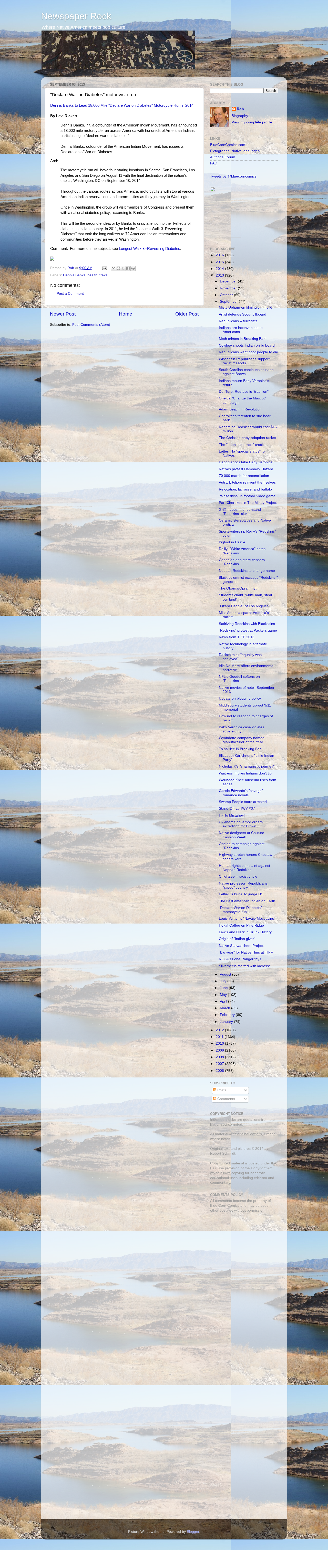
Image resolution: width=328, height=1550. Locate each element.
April (224, 1001)
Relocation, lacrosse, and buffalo (245, 489)
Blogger (193, 1532)
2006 (220, 1071)
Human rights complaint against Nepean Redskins (244, 868)
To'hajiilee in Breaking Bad (240, 749)
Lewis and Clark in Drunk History (245, 932)
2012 (220, 1030)
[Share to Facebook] (128, 268)
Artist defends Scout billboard (242, 314)
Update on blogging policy (240, 698)
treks (103, 275)
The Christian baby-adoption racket (247, 438)
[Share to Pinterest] (133, 268)
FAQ (213, 163)
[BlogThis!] (118, 268)
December (229, 281)
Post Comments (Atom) (91, 325)
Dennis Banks (74, 275)
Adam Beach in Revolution (240, 409)
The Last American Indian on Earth (247, 901)
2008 (220, 1057)
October (227, 295)
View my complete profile (252, 122)
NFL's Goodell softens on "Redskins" (239, 679)
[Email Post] (104, 268)
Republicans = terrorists (238, 321)
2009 (220, 1050)
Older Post (187, 314)
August (226, 974)
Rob (71, 268)
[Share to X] (123, 268)
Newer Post (63, 314)
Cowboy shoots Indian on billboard (247, 345)
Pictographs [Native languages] (235, 151)
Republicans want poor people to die (248, 352)
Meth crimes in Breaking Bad (242, 339)
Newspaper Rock (76, 16)
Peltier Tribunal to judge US (241, 894)
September (229, 301)
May (224, 995)
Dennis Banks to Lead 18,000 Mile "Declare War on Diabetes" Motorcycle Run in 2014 (121, 105)
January (227, 1022)
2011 (220, 1037)
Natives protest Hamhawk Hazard (246, 469)
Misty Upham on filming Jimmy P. (245, 307)
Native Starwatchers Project (241, 946)
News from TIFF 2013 (236, 637)
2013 (220, 275)
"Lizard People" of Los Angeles (244, 606)
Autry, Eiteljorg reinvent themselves (247, 482)
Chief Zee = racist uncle (238, 876)
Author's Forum (222, 157)
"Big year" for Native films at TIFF (246, 952)
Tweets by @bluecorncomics (233, 176)
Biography (240, 116)
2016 (220, 255)
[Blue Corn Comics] (225, 237)
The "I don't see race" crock (241, 445)
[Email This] (113, 268)
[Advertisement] (242, 1253)
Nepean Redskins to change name (247, 571)
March (225, 1008)
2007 (220, 1064)
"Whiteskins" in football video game (247, 496)
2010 (220, 1043)
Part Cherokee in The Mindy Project (248, 503)
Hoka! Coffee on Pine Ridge (241, 925)
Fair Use (217, 1168)
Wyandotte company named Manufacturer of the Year (241, 740)
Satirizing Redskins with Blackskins (247, 624)
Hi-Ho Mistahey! (232, 815)
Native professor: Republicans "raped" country (243, 885)
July (223, 981)
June (224, 988)
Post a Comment (70, 294)
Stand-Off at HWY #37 (237, 808)
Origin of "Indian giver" (237, 939)
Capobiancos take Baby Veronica (245, 462)
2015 (220, 262)
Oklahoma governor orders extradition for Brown (241, 824)
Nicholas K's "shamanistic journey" (246, 766)
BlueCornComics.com (227, 145)
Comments (225, 1099)
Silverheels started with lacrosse (245, 966)
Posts (221, 1090)
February (228, 1015)
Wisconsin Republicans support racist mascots (244, 361)
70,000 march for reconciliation (244, 476)
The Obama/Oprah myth (239, 588)
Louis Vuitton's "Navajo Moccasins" (247, 918)
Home (125, 314)
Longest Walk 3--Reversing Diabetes (149, 249)
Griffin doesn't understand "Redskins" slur (240, 512)
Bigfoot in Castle (232, 542)
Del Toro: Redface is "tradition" (244, 392)
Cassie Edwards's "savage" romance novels (241, 793)
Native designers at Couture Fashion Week (241, 835)
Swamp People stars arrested (243, 802)
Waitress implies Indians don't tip (245, 773)
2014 (220, 269)
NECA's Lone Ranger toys (240, 959)
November (229, 288)
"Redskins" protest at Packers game (248, 630)
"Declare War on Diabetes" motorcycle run (240, 910)
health (92, 275)
